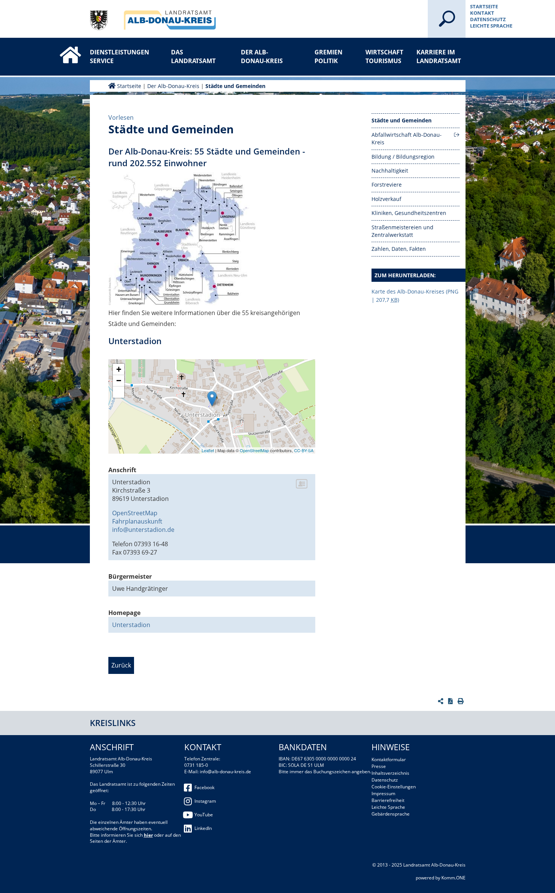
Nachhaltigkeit (390, 170)
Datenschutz (488, 19)
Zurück (121, 665)
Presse (379, 766)
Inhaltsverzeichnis (390, 773)
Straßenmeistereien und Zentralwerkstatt (402, 231)
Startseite (484, 6)
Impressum (383, 793)
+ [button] (118, 369)
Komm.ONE (453, 877)
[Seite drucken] (462, 701)
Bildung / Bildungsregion (403, 156)
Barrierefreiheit (388, 800)
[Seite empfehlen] (441, 701)
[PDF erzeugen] (451, 701)
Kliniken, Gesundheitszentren (409, 212)
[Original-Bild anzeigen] (183, 239)
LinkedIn (203, 828)
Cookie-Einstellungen (394, 786)
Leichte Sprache (491, 25)
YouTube (203, 814)
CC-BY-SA (303, 450)
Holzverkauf (386, 198)
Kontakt (482, 12)
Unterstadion (131, 625)
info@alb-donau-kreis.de (225, 771)
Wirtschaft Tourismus (384, 56)
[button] (118, 392)
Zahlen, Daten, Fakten (399, 248)
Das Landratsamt (193, 56)
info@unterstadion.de (143, 529)
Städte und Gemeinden (235, 86)
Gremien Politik (328, 56)
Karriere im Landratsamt (438, 56)
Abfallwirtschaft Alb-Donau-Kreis (407, 138)
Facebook (204, 787)
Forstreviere (387, 184)
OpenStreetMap (254, 450)
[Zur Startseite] (62, 48)
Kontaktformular (389, 759)
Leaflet (208, 450)
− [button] (118, 380)
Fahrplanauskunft (137, 521)
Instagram (205, 801)
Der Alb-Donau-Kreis (262, 56)
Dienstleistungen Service (114, 56)
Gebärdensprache (391, 814)
